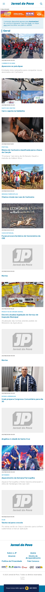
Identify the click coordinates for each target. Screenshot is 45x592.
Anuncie (11, 556)
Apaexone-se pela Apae (12, 66)
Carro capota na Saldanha (13, 111)
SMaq (22, 579)
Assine (33, 553)
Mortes (5, 276)
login (29, 23)
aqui (5, 25)
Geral (6, 31)
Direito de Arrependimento (33, 557)
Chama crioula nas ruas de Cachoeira (18, 197)
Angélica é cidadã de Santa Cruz (16, 439)
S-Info (22, 577)
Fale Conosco (33, 561)
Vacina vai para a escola (12, 523)
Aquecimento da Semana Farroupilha (18, 478)
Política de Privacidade (12, 561)
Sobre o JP (12, 553)
